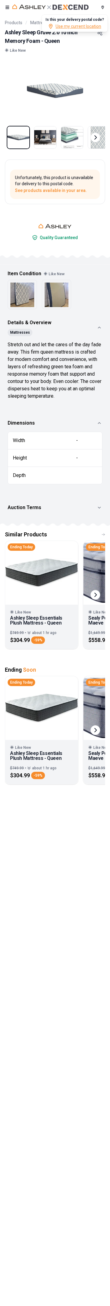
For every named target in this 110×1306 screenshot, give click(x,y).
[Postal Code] (103, 7)
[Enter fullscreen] (96, 71)
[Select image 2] (45, 137)
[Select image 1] (18, 137)
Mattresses (41, 22)
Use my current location (78, 26)
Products (13, 22)
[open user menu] (7, 7)
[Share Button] (100, 33)
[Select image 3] (72, 137)
